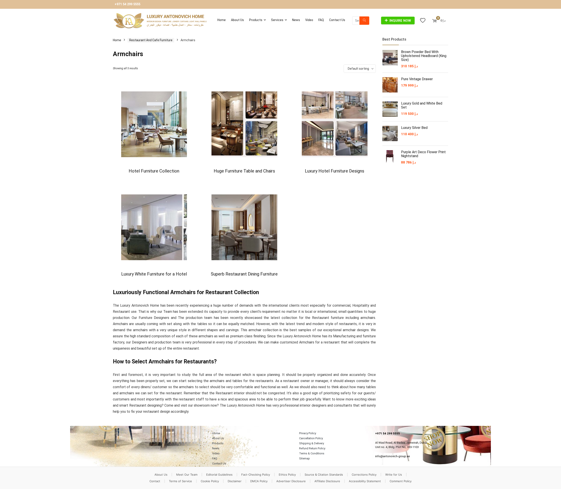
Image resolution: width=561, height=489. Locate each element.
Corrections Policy (364, 474)
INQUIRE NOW (400, 21)
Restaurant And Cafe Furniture (150, 40)
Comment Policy (401, 481)
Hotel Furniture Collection (154, 171)
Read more (154, 179)
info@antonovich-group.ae (392, 456)
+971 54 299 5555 (127, 4)
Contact (154, 481)
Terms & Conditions (311, 453)
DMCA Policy (259, 481)
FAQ (321, 20)
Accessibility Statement (365, 481)
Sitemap (304, 458)
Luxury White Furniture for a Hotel (154, 274)
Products (255, 20)
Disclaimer (234, 481)
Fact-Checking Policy (255, 474)
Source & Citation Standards (324, 474)
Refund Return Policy (312, 448)
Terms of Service (180, 481)
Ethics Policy (287, 474)
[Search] (364, 20)
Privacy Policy (307, 433)
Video (309, 20)
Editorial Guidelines (219, 474)
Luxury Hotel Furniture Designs (334, 171)
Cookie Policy (210, 481)
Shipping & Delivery (311, 443)
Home (221, 20)
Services (277, 20)
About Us (237, 20)
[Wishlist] (422, 20)
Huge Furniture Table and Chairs (244, 171)
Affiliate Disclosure (327, 481)
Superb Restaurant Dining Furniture (244, 274)
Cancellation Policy (311, 438)
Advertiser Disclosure (291, 481)
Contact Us (337, 20)
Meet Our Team (186, 474)
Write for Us (393, 474)
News (296, 20)
